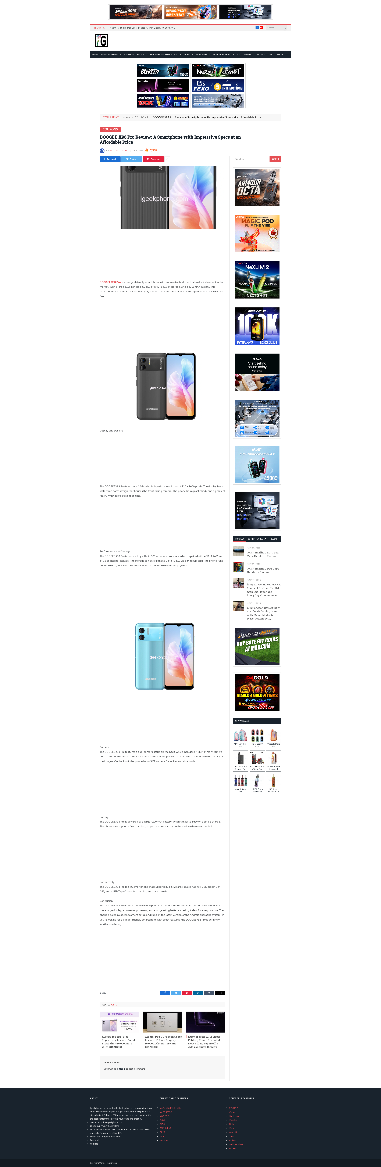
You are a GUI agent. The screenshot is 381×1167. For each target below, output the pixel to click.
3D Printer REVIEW (257, 539)
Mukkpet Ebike (236, 1144)
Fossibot (233, 1120)
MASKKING (165, 1128)
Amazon (129, 54)
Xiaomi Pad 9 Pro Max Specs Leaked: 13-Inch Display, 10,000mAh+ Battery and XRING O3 (163, 1042)
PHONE (140, 54)
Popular (239, 539)
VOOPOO (164, 1116)
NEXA (162, 1124)
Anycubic (233, 1132)
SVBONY (233, 1107)
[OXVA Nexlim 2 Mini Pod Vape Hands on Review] (238, 551)
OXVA (162, 1120)
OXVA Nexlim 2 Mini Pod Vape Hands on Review (263, 554)
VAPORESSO (166, 1112)
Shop (280, 54)
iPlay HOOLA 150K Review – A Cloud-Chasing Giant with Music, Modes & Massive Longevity (263, 613)
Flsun (231, 1128)
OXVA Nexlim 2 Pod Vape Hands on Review (263, 570)
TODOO (164, 1140)
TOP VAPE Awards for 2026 (165, 54)
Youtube (94, 1143)
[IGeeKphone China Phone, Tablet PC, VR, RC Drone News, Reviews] (101, 41)
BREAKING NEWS (109, 54)
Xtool (231, 1136)
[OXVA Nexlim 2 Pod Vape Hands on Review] (238, 567)
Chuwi (232, 1112)
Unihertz (233, 1124)
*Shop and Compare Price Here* (106, 1136)
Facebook (95, 1140)
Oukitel (232, 1140)
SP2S (162, 1132)
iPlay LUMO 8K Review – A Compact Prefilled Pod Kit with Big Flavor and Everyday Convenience (264, 590)
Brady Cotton (118, 150)
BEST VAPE (201, 54)
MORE (260, 54)
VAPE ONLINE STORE (170, 1107)
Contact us (95, 1122)
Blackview (234, 1116)
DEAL (271, 54)
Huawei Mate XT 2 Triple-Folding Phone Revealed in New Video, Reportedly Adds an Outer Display (143, 27)
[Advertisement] (162, 254)
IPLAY (163, 1136)
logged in (121, 1068)
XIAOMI (274, 539)
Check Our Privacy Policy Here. (104, 1125)
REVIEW (247, 54)
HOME (95, 54)
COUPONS (110, 129)
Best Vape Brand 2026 (225, 54)
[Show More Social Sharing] (167, 159)
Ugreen (232, 1148)
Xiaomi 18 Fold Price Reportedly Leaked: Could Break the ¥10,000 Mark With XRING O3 (118, 1042)
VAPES (187, 54)
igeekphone (111, 1162)
